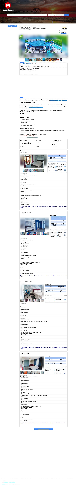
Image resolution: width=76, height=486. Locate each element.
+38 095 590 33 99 (64, 31)
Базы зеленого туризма (42, 1)
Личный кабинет (68, 1)
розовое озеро (40, 107)
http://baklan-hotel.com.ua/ (27, 63)
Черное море (18, 1)
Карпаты (34, 1)
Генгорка (64, 100)
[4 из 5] (65, 27)
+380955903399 (64, 29)
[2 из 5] (63, 27)
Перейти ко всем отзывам (43, 429)
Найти (67, 15)
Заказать (63, 33)
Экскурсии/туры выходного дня (56, 1)
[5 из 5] (66, 27)
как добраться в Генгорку (32, 137)
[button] (26, 46)
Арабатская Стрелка (55, 100)
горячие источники (33, 107)
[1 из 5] (62, 27)
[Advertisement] (44, 446)
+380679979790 (64, 28)
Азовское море (27, 1)
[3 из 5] (64, 27)
